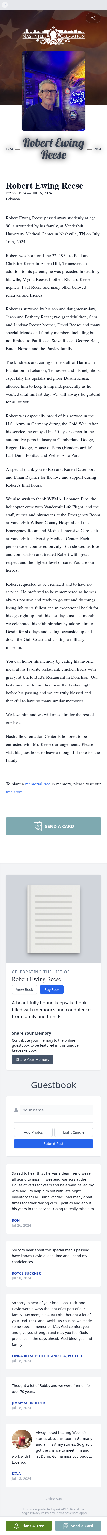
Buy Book (51, 989)
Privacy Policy (39, 1513)
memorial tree (37, 784)
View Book (24, 989)
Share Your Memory (32, 1059)
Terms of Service (67, 1513)
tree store (14, 792)
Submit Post (53, 1143)
